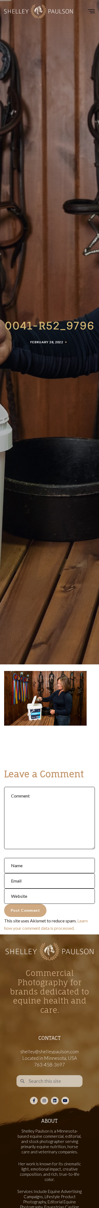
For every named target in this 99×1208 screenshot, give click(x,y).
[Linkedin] (55, 1100)
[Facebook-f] (34, 1100)
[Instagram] (44, 1100)
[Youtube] (65, 1100)
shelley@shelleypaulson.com (49, 1051)
